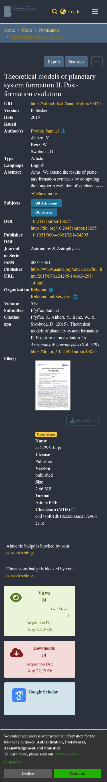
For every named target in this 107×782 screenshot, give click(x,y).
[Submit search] (54, 11)
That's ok (77, 773)
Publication (49, 30)
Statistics (76, 62)
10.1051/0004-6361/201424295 (59, 235)
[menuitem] (62, 11)
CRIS (27, 30)
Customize (12, 762)
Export (54, 62)
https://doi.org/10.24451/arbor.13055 (64, 228)
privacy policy (65, 754)
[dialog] (53, 756)
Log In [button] (74, 11)
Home (10, 30)
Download (85, 420)
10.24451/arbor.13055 (51, 221)
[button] (44, 193)
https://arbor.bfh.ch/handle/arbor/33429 (66, 103)
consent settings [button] (20, 553)
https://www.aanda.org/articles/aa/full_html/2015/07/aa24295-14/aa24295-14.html (66, 276)
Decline (28, 773)
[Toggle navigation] (95, 11)
